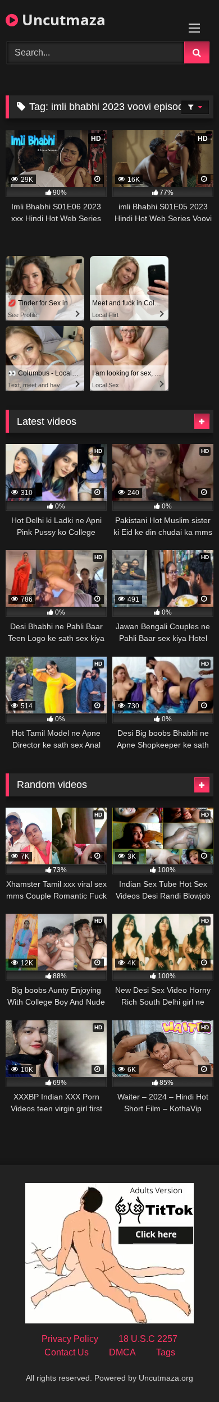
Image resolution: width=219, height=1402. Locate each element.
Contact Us (66, 1352)
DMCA (122, 1352)
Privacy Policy (70, 1339)
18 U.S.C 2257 (147, 1339)
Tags (165, 1352)
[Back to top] (184, 1369)
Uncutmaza (62, 20)
